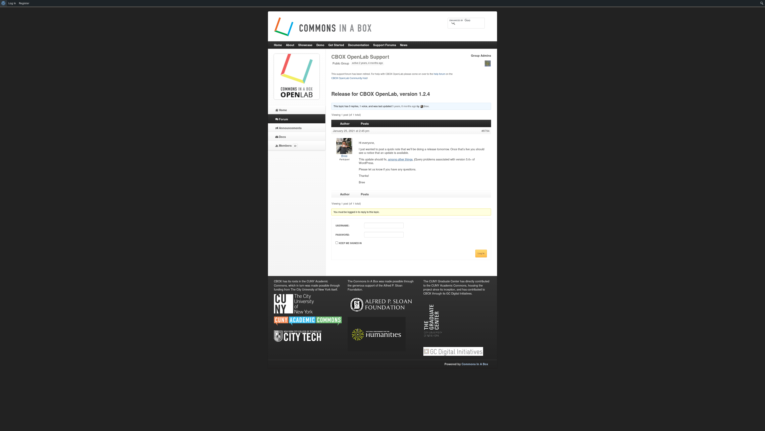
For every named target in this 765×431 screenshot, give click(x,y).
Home (283, 110)
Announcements (290, 128)
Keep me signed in (350, 243)
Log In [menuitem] (12, 3)
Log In (481, 253)
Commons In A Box (475, 364)
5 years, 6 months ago (404, 106)
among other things (400, 159)
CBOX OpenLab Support (360, 56)
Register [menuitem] (24, 3)
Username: (342, 225)
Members (287, 145)
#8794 (485, 130)
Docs (282, 137)
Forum (283, 119)
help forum (439, 73)
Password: (342, 234)
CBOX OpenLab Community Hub (349, 78)
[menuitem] (3, 3)
